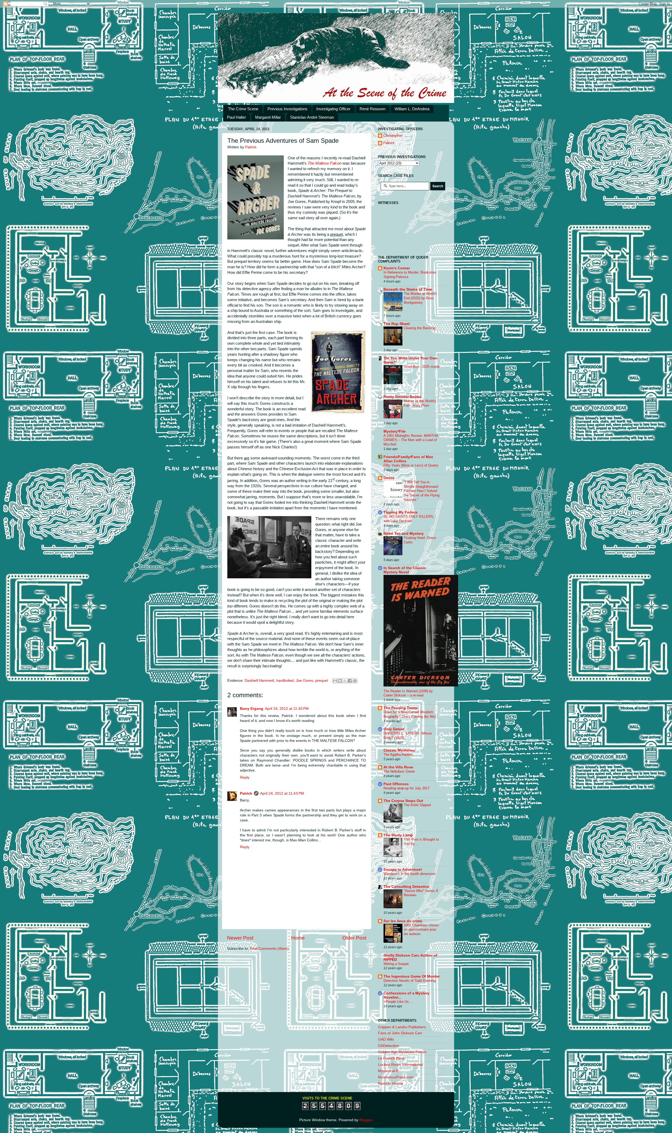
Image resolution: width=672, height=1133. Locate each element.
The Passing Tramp (401, 708)
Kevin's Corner (397, 268)
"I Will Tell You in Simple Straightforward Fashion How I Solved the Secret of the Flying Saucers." (421, 491)
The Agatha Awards (398, 755)
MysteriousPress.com (396, 1077)
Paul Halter (236, 117)
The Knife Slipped (417, 805)
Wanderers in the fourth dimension (409, 874)
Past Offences (396, 784)
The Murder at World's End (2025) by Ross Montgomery (420, 298)
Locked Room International (400, 1065)
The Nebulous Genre (399, 771)
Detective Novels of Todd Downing (410, 981)
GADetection (388, 1046)
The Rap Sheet (397, 324)
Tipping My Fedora (400, 512)
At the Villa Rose (398, 767)
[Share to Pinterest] (355, 680)
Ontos (389, 478)
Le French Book (391, 1058)
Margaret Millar (268, 117)
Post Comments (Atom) (269, 949)
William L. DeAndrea (412, 109)
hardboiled (285, 681)
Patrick (246, 793)
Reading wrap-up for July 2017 (406, 788)
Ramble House (390, 1083)
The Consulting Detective (406, 887)
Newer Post (240, 938)
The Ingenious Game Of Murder (412, 976)
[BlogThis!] (340, 680)
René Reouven (372, 109)
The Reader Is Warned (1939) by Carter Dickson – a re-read (408, 693)
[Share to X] (345, 680)
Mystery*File (395, 431)
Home (298, 938)
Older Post (354, 938)
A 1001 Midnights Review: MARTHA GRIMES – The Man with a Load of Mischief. (411, 440)
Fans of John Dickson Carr (400, 1033)
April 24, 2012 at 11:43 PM (282, 793)
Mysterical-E (388, 1071)
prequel (321, 681)
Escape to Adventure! (403, 870)
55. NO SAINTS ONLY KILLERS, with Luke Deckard (409, 519)
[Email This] (335, 680)
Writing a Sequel (396, 964)
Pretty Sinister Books (402, 397)
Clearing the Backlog (419, 328)
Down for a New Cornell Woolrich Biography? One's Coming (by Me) (409, 714)
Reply (244, 777)
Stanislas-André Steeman (312, 117)
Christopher (393, 136)
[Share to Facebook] (350, 680)
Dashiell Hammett (259, 681)
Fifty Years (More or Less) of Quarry (411, 465)
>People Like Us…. (398, 1002)
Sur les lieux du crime (403, 921)
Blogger (365, 1120)
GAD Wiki (386, 1039)
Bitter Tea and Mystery (404, 534)
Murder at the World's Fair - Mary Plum (420, 403)
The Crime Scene (243, 109)
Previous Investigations (287, 109)
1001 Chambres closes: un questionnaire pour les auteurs (422, 929)
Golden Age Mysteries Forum (402, 1052)
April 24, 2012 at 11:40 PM (287, 709)
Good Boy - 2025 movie (422, 367)
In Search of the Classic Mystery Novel (405, 570)
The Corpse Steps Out (403, 801)
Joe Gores (304, 681)
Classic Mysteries (399, 750)
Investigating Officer (333, 109)
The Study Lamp (398, 835)
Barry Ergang (251, 709)
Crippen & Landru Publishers (402, 1027)
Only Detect (394, 729)
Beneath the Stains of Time (408, 289)
